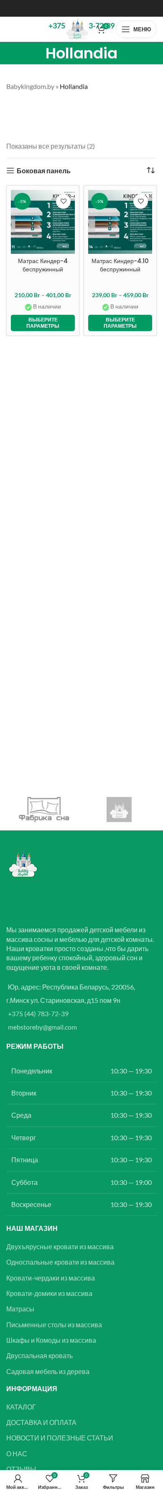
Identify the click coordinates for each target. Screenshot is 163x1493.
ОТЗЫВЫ (21, 1469)
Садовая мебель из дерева (47, 1371)
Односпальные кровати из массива (60, 1262)
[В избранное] (63, 201)
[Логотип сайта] (77, 28)
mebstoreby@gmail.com (42, 1027)
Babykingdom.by (30, 86)
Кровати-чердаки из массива (50, 1278)
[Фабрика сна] (44, 809)
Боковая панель (44, 171)
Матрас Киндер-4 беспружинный (43, 265)
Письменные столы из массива (54, 1325)
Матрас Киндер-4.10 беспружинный (120, 265)
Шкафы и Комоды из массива (51, 1340)
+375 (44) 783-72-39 (38, 1013)
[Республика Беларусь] (119, 809)
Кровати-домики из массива (49, 1293)
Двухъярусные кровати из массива (60, 1246)
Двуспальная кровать (39, 1355)
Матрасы (20, 1309)
